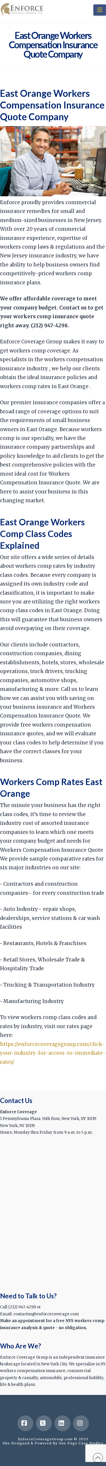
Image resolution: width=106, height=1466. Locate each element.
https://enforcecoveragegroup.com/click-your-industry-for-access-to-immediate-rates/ (53, 1053)
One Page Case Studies (81, 1443)
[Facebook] (25, 1423)
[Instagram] (81, 1423)
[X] (44, 1423)
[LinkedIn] (62, 1423)
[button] (99, 10)
